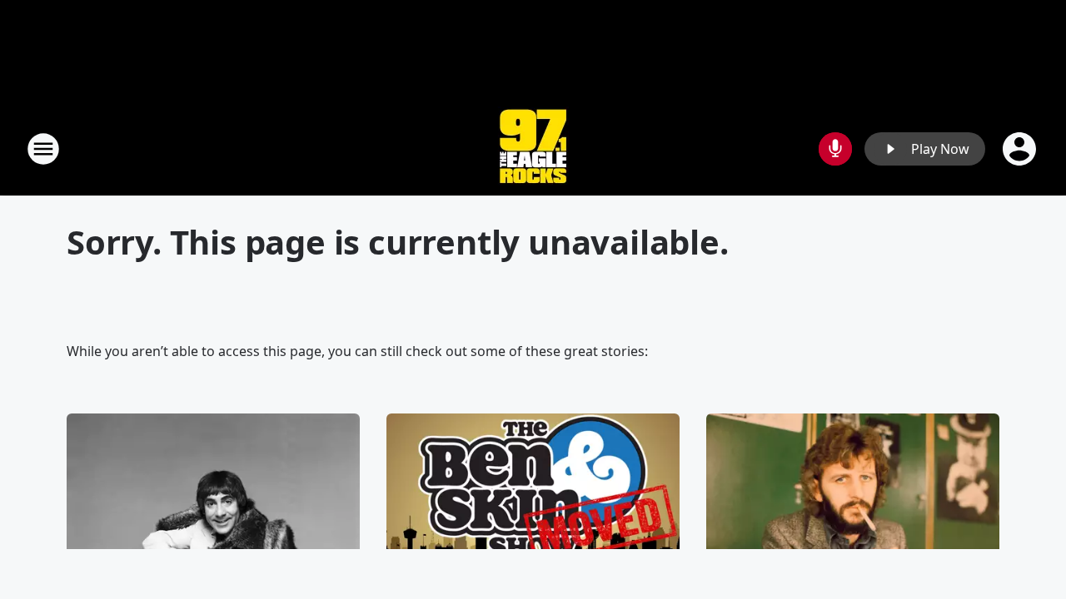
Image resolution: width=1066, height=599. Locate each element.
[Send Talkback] (835, 149)
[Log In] (1021, 149)
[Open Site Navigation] (43, 149)
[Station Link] (533, 148)
